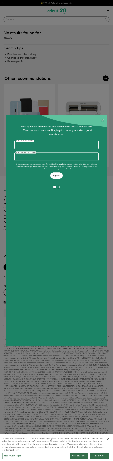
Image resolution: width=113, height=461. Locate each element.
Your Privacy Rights (12, 456)
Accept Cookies (79, 456)
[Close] (102, 120)
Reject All (99, 456)
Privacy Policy (61, 164)
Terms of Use (50, 164)
